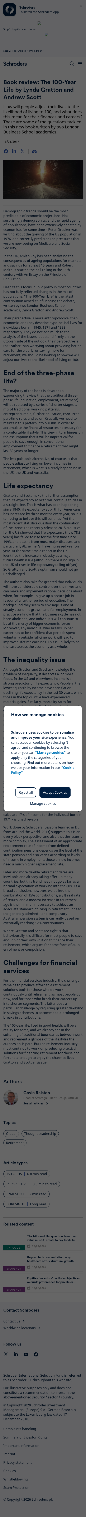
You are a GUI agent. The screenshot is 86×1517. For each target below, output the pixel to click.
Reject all (26, 792)
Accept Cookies (55, 792)
